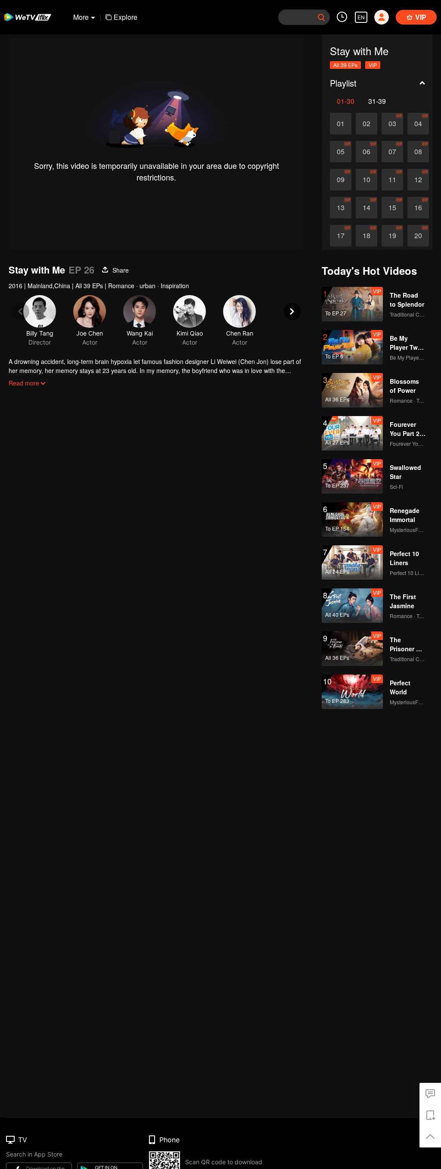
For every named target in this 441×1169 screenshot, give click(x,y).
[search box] (321, 17)
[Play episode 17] (340, 235)
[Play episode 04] (418, 123)
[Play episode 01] (340, 123)
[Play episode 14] (366, 207)
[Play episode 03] (392, 123)
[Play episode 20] (418, 235)
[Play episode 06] (366, 151)
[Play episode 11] (392, 179)
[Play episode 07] (392, 151)
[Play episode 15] (392, 207)
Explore (125, 17)
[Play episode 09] (340, 179)
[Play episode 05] (340, 151)
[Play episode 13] (340, 207)
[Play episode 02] (366, 123)
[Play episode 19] (392, 235)
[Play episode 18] (366, 235)
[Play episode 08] (418, 151)
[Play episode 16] (418, 207)
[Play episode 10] (366, 179)
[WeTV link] (28, 17)
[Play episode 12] (418, 179)
